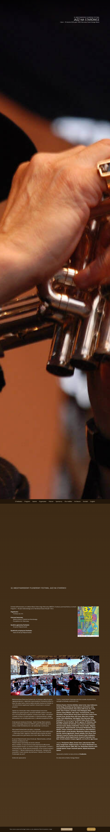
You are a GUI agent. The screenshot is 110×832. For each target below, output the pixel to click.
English (92, 501)
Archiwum (77, 501)
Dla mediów (68, 501)
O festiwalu (18, 501)
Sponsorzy (59, 501)
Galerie (34, 501)
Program (27, 501)
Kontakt (85, 501)
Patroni (51, 501)
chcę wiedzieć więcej (66, 829)
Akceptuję (91, 829)
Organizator (42, 501)
